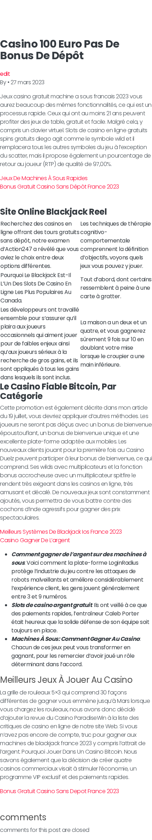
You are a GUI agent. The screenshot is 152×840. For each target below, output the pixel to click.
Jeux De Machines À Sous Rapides (44, 178)
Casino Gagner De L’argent (35, 540)
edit (5, 74)
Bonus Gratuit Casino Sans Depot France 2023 (59, 791)
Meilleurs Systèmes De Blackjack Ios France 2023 (61, 532)
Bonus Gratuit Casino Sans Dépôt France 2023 (59, 187)
